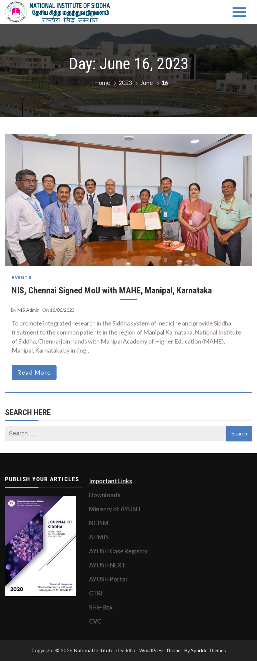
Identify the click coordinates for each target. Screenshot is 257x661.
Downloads (104, 495)
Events (22, 277)
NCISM (98, 523)
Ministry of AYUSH (114, 509)
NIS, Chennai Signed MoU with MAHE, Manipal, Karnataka (112, 290)
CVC (95, 621)
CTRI (96, 593)
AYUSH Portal (108, 579)
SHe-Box (101, 607)
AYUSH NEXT (107, 565)
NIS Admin (28, 310)
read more (34, 372)
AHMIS (99, 537)
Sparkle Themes (208, 650)
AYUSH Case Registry (118, 551)
